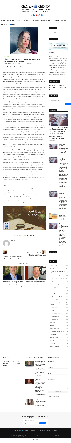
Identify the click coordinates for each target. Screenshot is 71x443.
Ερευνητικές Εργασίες (59, 328)
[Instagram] (39, 15)
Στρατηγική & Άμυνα (60, 299)
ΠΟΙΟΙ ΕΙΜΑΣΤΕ (10, 20)
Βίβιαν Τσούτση (8, 63)
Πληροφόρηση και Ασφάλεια (60, 296)
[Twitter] (31, 15)
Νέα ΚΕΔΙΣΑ (59, 334)
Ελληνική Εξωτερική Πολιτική (60, 278)
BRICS (60, 310)
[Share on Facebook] (27, 235)
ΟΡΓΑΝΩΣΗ (18, 20)
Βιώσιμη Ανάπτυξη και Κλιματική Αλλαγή (59, 272)
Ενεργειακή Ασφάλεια (60, 313)
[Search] (36, 29)
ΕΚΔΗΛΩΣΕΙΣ (27, 20)
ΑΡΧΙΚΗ (3, 20)
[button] (5, 276)
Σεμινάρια (59, 325)
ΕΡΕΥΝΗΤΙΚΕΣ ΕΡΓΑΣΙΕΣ (46, 20)
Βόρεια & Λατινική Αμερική (60, 281)
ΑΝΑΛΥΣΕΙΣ (35, 20)
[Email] (42, 15)
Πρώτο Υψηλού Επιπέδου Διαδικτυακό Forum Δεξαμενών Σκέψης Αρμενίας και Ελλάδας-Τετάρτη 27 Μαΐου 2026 (63, 148)
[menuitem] (12, 25)
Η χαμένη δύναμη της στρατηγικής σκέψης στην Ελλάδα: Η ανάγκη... (13, 282)
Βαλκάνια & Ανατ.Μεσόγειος (60, 275)
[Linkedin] (34, 15)
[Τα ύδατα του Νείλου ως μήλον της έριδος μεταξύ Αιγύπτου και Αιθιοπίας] (35, 273)
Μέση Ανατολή (60, 293)
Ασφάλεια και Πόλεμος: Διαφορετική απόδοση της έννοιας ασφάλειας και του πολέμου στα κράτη (40, 402)
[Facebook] (28, 15)
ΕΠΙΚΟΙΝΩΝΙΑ (4, 24)
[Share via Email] (33, 235)
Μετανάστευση (60, 319)
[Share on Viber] (31, 235)
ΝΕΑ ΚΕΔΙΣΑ (64, 20)
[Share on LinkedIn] (30, 235)
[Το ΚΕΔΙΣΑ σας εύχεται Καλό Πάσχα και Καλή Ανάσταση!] (53, 216)
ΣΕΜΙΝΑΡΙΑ (56, 20)
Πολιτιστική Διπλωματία (60, 284)
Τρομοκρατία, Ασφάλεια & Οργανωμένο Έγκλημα (59, 303)
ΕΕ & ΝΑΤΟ (60, 307)
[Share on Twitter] (28, 235)
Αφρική (60, 290)
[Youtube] (36, 15)
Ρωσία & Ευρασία (60, 316)
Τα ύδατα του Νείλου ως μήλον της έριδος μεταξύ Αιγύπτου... (35, 282)
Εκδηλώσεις (59, 322)
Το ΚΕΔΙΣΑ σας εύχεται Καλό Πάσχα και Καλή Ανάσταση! (62, 216)
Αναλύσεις (59, 268)
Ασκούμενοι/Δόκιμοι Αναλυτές (60, 331)
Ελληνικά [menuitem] (36, 439)
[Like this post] (25, 235)
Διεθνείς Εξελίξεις (60, 287)
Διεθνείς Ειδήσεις (59, 265)
